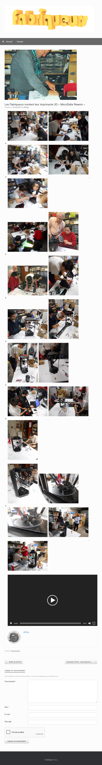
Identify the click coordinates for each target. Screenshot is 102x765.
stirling (26, 107)
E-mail (8, 714)
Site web (8, 721)
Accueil (9, 41)
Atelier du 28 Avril (13, 662)
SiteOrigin (49, 760)
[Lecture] (11, 623)
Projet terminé (15, 651)
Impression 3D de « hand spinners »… (81, 662)
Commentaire (10, 681)
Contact (20, 41)
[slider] (50, 623)
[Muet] (89, 623)
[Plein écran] (94, 623)
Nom (7, 707)
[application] (52, 600)
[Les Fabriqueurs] (49, 19)
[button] (52, 600)
